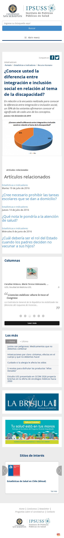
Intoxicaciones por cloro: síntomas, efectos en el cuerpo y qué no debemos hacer (31, 355)
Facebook (52, 57)
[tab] (11, 341)
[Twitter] (57, 58)
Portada (8, 65)
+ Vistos (11, 341)
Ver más (54, 491)
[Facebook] (52, 58)
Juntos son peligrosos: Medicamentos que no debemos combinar (29, 347)
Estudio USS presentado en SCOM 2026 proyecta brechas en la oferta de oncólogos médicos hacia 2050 (31, 379)
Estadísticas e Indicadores (25, 65)
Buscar (32, 28)
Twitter (57, 57)
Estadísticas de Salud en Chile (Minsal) (26, 481)
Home (22, 508)
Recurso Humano (45, 65)
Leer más (32, 323)
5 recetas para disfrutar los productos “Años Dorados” (29, 369)
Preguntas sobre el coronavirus (29, 511)
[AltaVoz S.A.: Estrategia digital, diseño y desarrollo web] (58, 535)
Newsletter (44, 508)
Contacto (51, 511)
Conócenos (32, 508)
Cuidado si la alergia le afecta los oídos (26, 362)
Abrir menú (34, 37)
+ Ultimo (24, 341)
